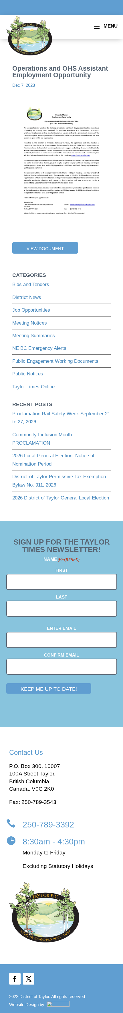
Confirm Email (61, 655)
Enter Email (61, 628)
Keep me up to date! (49, 689)
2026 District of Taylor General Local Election (60, 498)
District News (26, 297)
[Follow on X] (28, 979)
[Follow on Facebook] (15, 979)
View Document (45, 248)
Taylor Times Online (33, 386)
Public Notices (27, 374)
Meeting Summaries (33, 335)
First (61, 570)
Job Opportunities (31, 310)
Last (61, 597)
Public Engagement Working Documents (55, 361)
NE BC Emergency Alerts (39, 348)
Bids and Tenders (30, 284)
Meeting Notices (29, 323)
